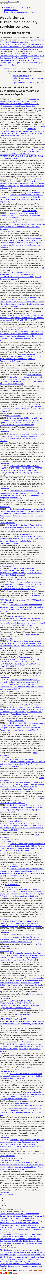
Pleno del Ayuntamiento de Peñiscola (23, 896)
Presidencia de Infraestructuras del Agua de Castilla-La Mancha (21, 48)
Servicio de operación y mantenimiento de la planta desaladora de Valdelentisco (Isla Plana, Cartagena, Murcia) (22, 725)
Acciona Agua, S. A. (7, 62)
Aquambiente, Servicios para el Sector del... (17, 759)
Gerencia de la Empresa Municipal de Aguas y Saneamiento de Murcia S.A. (22, 624)
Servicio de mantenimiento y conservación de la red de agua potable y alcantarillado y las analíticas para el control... (22, 317)
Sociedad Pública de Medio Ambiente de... (22, 1223)
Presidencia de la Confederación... (13, 1227)
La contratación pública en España (17, 7)
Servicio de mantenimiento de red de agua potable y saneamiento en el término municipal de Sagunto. (21, 197)
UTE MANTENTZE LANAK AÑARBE (13, 1019)
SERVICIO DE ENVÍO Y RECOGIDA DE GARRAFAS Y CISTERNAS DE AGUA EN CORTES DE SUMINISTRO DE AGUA (19, 923)
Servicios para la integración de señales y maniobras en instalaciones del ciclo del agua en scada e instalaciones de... (22, 955)
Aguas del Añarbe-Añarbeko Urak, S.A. (16, 1008)
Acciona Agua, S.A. (11, 53)
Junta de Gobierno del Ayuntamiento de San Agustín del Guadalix (22, 984)
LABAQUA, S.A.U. (6, 639)
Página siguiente (6, 1194)
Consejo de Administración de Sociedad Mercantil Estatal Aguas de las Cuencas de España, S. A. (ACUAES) (22, 44)
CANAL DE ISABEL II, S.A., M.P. (12, 666)
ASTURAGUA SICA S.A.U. (9, 1071)
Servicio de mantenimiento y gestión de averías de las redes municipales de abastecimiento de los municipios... (21, 709)
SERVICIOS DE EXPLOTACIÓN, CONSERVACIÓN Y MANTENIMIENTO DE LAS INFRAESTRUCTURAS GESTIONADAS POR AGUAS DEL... (21, 1003)
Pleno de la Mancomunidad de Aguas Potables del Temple (22, 382)
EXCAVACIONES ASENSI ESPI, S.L (12, 803)
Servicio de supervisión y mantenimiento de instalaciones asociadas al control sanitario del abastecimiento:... (22, 871)
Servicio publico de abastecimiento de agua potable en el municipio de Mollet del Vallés (22, 1095)
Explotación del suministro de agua (26, 82)
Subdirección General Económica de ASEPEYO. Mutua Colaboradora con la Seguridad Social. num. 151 (20, 1146)
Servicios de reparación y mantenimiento (24, 1259)
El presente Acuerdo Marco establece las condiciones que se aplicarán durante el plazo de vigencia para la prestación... (21, 420)
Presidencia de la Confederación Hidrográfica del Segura (18, 542)
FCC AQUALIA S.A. (22, 60)
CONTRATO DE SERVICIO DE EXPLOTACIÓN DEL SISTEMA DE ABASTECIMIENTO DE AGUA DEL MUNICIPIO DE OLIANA (22, 153)
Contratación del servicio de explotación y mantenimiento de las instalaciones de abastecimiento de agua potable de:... (21, 333)
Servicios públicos (11, 10)
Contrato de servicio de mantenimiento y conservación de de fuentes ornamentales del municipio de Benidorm (22, 607)
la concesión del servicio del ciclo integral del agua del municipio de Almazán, (21, 1075)
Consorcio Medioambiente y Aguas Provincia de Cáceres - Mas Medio (22, 423)
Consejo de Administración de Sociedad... (16, 1216)
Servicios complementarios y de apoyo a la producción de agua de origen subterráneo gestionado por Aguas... (22, 784)
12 (5, 1205)
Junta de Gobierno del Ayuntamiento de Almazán (21, 1077)
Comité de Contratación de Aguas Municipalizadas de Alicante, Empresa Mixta (18, 788)
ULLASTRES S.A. (6, 998)
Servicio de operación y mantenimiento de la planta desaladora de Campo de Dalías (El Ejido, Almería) (22, 845)
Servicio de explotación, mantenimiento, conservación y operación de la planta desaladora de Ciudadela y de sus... (21, 807)
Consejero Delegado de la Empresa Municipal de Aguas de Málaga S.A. (21, 587)
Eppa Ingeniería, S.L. (8, 889)
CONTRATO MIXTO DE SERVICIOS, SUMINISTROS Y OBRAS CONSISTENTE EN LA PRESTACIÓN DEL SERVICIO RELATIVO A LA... (18, 274)
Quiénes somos (14, 1266)
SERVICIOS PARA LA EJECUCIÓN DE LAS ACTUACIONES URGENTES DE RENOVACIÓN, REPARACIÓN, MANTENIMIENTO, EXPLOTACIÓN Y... (20, 661)
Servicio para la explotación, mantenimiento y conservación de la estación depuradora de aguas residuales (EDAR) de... (22, 242)
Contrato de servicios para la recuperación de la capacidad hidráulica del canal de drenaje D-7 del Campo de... (22, 538)
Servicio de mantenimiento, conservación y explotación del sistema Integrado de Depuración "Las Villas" (22, 131)
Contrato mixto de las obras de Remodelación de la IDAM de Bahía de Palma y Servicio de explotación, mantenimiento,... (21, 570)
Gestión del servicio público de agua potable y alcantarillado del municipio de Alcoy (22, 763)
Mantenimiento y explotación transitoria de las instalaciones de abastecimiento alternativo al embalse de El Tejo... (20, 101)
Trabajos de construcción (31, 1261)
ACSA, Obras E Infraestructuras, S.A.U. (15, 600)
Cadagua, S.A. (9, 65)
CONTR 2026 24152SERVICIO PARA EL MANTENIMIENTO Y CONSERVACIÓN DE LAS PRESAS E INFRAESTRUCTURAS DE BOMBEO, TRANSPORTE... (21, 468)
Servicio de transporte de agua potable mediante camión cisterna (20, 407)
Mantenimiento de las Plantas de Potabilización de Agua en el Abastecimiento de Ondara (22, 300)
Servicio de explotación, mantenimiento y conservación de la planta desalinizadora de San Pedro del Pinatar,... (21, 825)
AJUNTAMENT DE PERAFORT (25, 320)
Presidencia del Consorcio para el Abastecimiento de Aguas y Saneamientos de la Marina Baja (21, 515)
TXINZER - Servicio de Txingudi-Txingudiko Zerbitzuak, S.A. (20, 496)
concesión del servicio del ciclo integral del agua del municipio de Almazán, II (21, 357)
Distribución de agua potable (11, 1257)
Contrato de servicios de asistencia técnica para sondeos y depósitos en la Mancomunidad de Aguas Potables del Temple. (21, 379)
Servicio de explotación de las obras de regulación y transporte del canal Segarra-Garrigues (22, 183)
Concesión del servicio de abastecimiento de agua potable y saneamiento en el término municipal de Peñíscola (22, 893)
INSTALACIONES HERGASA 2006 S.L (30, 889)
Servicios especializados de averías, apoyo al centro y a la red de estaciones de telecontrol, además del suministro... (22, 511)
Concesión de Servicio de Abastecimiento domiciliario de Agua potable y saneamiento (21, 526)
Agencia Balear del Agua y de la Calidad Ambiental (22, 41)
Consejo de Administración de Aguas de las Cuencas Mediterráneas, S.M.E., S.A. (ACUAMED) (20, 729)
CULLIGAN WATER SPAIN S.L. (11, 1160)
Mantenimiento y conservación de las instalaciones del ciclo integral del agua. (19, 214)
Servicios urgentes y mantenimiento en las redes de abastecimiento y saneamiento (21, 981)
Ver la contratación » (37, 126)
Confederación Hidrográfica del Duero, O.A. (18, 106)
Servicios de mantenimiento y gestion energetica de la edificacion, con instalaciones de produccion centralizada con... (20, 682)
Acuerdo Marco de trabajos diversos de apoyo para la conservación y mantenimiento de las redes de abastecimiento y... (20, 584)
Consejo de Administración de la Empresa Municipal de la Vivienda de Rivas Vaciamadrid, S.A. (21, 686)
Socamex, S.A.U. (36, 60)
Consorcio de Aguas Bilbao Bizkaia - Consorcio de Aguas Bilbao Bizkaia (21, 713)
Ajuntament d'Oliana (9, 158)
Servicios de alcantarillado (10, 1261)
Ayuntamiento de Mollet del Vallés (14, 1099)
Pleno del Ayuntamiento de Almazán (17, 360)
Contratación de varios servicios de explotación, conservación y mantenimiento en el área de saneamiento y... (21, 493)
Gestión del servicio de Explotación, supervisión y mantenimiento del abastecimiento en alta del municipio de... (22, 1164)
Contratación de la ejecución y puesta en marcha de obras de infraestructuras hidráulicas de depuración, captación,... (21, 1107)
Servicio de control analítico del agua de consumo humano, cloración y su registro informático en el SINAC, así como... (21, 1046)
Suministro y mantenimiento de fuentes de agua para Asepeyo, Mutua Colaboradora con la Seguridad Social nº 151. (22, 1142)
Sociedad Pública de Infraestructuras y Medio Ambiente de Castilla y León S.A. (21, 338)
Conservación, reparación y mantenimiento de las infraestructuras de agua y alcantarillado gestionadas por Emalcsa (22, 436)
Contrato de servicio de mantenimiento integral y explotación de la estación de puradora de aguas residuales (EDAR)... (20, 643)
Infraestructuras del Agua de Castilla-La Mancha (19, 1225)
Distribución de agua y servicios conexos (20, 12)
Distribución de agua (21, 76)
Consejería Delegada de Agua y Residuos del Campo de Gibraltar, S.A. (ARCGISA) (19, 958)
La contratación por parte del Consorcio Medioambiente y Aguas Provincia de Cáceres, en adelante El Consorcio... (20, 937)
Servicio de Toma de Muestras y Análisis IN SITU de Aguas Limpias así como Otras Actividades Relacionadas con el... (21, 620)
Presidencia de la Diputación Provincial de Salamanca (21, 134)
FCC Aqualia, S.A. (25, 53)
